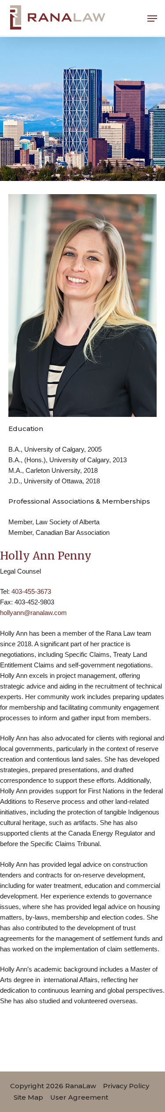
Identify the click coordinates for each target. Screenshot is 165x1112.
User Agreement (79, 1097)
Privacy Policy (126, 1086)
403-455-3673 (31, 591)
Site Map (28, 1097)
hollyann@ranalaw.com (33, 612)
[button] (152, 18)
